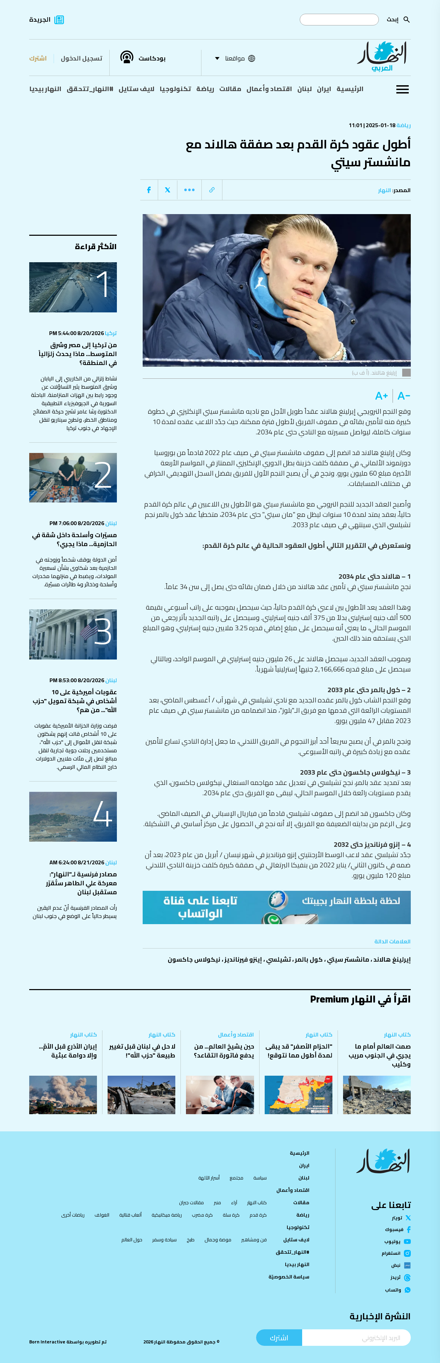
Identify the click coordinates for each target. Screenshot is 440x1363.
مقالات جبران (191, 1202)
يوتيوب (392, 1241)
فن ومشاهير (254, 1239)
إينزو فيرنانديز (243, 959)
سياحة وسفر (164, 1239)
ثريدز (395, 1278)
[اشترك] (277, 907)
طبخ (191, 1239)
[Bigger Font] (381, 396)
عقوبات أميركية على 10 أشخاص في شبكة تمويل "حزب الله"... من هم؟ (75, 701)
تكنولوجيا (175, 88)
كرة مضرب (202, 1214)
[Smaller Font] (402, 396)
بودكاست (152, 58)
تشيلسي (278, 959)
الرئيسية (350, 88)
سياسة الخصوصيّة (288, 1276)
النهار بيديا (45, 88)
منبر (217, 1202)
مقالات (230, 88)
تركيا (110, 333)
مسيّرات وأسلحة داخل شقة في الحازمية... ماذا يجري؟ (74, 539)
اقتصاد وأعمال (269, 88)
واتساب (393, 1290)
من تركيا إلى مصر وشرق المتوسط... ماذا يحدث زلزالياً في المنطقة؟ (77, 353)
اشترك (38, 58)
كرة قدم (258, 1214)
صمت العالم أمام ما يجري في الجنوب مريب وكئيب (380, 1055)
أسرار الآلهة (209, 1177)
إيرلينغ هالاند (392, 959)
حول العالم (131, 1239)
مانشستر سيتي (348, 959)
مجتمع (236, 1177)
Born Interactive (47, 1342)
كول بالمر (309, 959)
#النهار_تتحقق (90, 88)
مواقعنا (235, 58)
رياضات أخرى (73, 1214)
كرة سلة (231, 1214)
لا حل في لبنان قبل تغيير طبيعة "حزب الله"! (142, 1051)
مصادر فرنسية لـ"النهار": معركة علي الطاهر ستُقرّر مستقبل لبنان (81, 883)
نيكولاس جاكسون (194, 959)
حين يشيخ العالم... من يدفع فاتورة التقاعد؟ (224, 1051)
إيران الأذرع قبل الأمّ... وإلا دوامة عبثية (68, 1051)
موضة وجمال (218, 1239)
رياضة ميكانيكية (167, 1214)
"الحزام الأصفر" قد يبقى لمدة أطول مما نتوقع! (298, 1051)
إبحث (393, 19)
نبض (395, 1265)
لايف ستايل (136, 88)
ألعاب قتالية (130, 1214)
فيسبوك (394, 1229)
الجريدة (40, 19)
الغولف (102, 1214)
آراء (234, 1202)
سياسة (260, 1177)
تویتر (397, 1218)
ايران (324, 88)
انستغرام (391, 1253)
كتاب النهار (397, 1034)
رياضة (205, 88)
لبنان (304, 88)
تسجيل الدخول (81, 58)
